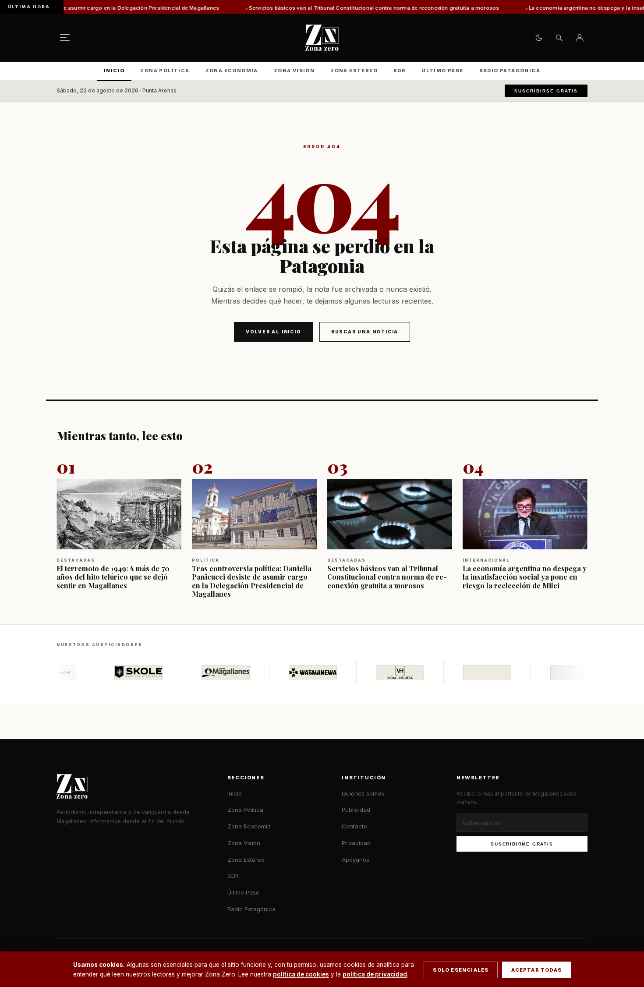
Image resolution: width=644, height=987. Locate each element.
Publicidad (356, 809)
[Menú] (65, 38)
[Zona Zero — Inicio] (322, 38)
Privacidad (356, 842)
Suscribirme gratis (522, 844)
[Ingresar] (579, 38)
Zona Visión (294, 70)
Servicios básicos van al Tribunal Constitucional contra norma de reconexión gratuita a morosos (318, 8)
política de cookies (301, 974)
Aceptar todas (536, 970)
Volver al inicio (273, 331)
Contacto (354, 826)
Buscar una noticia (364, 331)
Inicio (114, 70)
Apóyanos (355, 859)
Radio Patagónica (509, 70)
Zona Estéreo (354, 70)
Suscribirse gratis (546, 90)
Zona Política (164, 70)
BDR (399, 70)
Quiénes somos (363, 793)
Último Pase (442, 70)
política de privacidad (375, 974)
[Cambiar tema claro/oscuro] (538, 37)
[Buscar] (559, 37)
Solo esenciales (460, 970)
